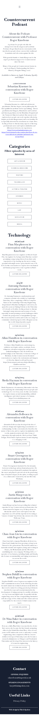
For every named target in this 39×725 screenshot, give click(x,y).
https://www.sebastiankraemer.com (19, 130)
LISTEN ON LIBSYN (19, 99)
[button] (20, 8)
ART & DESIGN (19, 161)
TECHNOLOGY (19, 182)
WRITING (19, 175)
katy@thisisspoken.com (19, 685)
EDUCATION (19, 217)
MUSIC (19, 203)
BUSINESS (19, 196)
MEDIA (19, 224)
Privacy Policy (19, 701)
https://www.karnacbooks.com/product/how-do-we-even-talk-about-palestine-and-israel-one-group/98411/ (19, 134)
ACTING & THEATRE (19, 189)
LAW (19, 210)
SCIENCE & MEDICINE (19, 168)
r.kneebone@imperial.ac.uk (19, 677)
